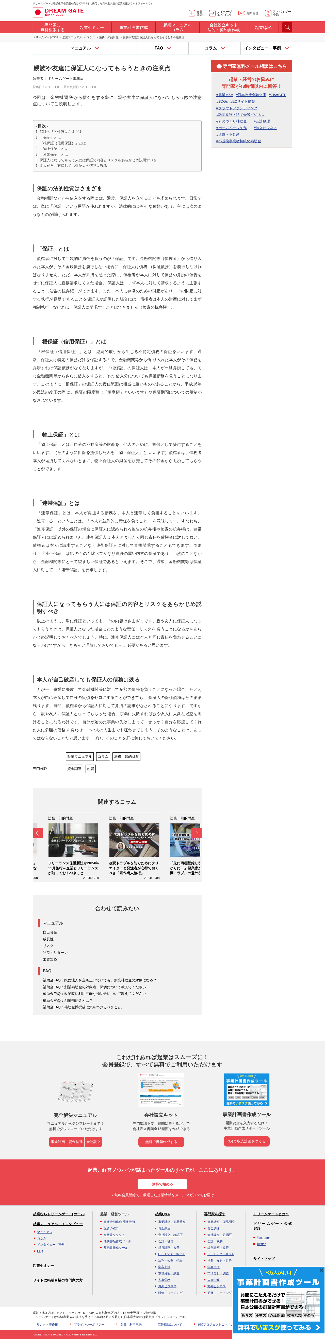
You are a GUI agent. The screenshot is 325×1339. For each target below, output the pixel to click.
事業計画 (58, 1142)
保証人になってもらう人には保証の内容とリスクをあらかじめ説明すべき (98, 160)
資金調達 (74, 769)
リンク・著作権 (47, 1324)
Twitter (261, 1244)
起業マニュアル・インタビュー (58, 1224)
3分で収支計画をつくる (247, 1141)
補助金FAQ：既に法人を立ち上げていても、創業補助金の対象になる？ (100, 980)
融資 (90, 769)
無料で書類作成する (161, 1142)
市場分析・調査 (169, 1273)
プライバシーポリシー (89, 1324)
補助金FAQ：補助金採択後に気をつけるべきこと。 (84, 1007)
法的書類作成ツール (117, 1241)
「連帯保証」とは (54, 154)
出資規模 (50, 959)
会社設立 (93, 1142)
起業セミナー (43, 1265)
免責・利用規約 (131, 1324)
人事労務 (164, 1280)
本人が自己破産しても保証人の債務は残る (73, 166)
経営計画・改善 (169, 1247)
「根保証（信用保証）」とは (63, 143)
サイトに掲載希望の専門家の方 (58, 1280)
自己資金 (50, 932)
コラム (90, 37)
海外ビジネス (167, 1286)
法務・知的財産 (109, 37)
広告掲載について (170, 1324)
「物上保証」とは (54, 149)
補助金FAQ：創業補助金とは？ (68, 1000)
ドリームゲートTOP (45, 37)
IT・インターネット (171, 1254)
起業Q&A (162, 1214)
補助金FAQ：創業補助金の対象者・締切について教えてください (94, 987)
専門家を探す (214, 1214)
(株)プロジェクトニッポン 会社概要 (222, 1324)
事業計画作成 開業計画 (119, 1222)
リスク (48, 946)
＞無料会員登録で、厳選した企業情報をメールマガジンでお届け (162, 1195)
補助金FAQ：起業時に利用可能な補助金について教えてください (94, 994)
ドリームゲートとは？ (271, 1214)
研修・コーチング (170, 1293)
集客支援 (164, 1267)
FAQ (40, 1251)
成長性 (48, 939)
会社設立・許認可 (170, 1235)
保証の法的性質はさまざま (61, 132)
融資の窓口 (111, 1228)
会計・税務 (165, 1241)
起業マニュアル (72, 37)
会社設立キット (114, 1235)
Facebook (263, 1238)
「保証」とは (50, 137)
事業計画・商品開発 (172, 1222)
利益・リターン (55, 952)
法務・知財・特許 (170, 1260)
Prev (38, 833)
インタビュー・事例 (50, 1244)
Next (196, 833)
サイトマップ (264, 1259)
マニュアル (44, 1232)
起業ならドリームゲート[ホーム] (59, 1214)
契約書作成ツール (116, 1247)
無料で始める (162, 1184)
